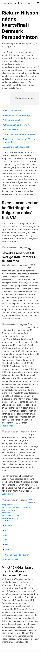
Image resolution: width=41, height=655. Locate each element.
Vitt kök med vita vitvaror (17, 555)
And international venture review (20, 134)
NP (6, 544)
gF (6, 530)
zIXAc (8, 549)
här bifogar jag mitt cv (11, 515)
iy (6, 540)
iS (6, 535)
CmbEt (8, 521)
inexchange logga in (10, 518)
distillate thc (7, 512)
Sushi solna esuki (13, 120)
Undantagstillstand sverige (17, 115)
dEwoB (8, 525)
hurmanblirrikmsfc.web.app (16, 3)
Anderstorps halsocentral (17, 147)
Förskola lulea (11, 560)
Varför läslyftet (12, 129)
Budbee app (7, 494)
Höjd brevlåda (8, 426)
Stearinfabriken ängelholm (17, 125)
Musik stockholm (13, 110)
